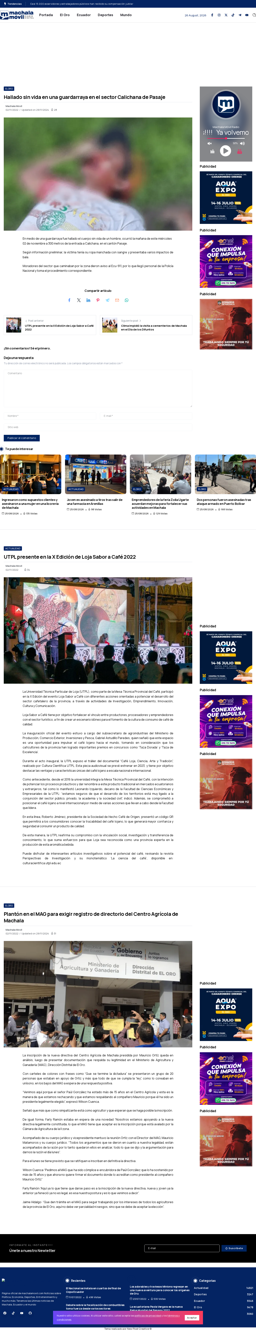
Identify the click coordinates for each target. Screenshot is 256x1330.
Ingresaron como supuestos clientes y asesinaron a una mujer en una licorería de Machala (30, 504)
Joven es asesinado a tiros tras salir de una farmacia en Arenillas (95, 502)
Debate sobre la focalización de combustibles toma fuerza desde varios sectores (95, 1306)
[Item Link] (30, 474)
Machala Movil (14, 106)
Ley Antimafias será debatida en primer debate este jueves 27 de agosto (71, 3)
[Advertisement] (128, 51)
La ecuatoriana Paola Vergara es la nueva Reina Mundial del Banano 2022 (156, 1308)
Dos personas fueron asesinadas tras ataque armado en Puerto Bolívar (224, 502)
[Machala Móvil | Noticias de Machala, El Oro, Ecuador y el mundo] (17, 15)
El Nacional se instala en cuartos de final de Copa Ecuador (93, 1290)
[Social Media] (212, 15)
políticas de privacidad (148, 1315)
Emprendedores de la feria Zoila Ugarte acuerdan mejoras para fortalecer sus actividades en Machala (160, 504)
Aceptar (192, 1317)
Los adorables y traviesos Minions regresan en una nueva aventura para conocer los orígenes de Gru (159, 1290)
